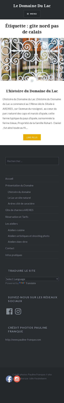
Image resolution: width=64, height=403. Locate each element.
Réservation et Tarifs (16, 216)
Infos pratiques (13, 255)
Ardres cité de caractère (21, 203)
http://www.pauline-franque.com (23, 339)
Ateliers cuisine (16, 230)
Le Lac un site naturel (19, 197)
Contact (9, 248)
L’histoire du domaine (19, 191)
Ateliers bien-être (17, 241)
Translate (30, 283)
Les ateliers (11, 223)
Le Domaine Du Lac (32, 5)
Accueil (9, 178)
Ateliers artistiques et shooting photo (28, 236)
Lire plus (32, 137)
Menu (33, 13)
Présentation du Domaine (19, 185)
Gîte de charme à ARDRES (19, 210)
